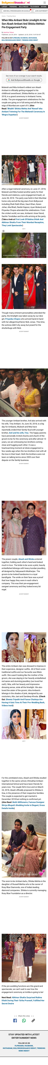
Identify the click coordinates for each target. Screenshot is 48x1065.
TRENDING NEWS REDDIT (30, 40)
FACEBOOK (24, 38)
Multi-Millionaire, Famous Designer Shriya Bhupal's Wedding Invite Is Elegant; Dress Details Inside (23, 805)
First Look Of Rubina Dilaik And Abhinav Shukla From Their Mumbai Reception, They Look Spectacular (23, 222)
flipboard (19, 1046)
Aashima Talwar (9, 32)
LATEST (4, 7)
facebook (29, 1046)
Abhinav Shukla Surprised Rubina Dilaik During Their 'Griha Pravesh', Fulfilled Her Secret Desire (23, 1000)
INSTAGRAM (32, 38)
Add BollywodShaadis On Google (16, 11)
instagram (7, 1048)
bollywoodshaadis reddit (24, 1048)
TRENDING (13, 7)
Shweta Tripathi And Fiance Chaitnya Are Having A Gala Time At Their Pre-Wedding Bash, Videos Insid (23, 702)
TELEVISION (34, 7)
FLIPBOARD (16, 38)
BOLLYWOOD (23, 7)
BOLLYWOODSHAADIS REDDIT (11, 40)
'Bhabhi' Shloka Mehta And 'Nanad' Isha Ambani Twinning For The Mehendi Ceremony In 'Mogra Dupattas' (23, 111)
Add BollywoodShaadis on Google (25, 80)
